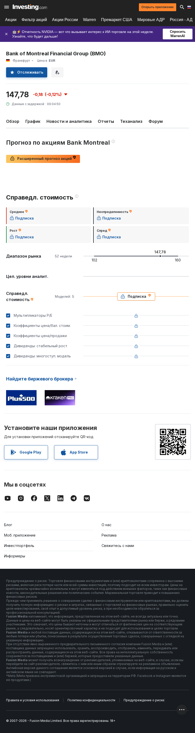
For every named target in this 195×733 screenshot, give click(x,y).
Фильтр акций (34, 20)
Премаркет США (116, 20)
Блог (8, 525)
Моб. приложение (20, 535)
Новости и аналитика (69, 121)
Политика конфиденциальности (91, 700)
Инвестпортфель (19, 545)
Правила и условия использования (32, 700)
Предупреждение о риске (144, 700)
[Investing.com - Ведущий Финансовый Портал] (30, 7)
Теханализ (131, 121)
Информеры (14, 556)
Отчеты (106, 121)
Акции (11, 20)
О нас (106, 525)
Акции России (65, 20)
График (32, 121)
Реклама (109, 535)
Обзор (12, 121)
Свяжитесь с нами (118, 545)
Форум (156, 121)
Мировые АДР (151, 20)
